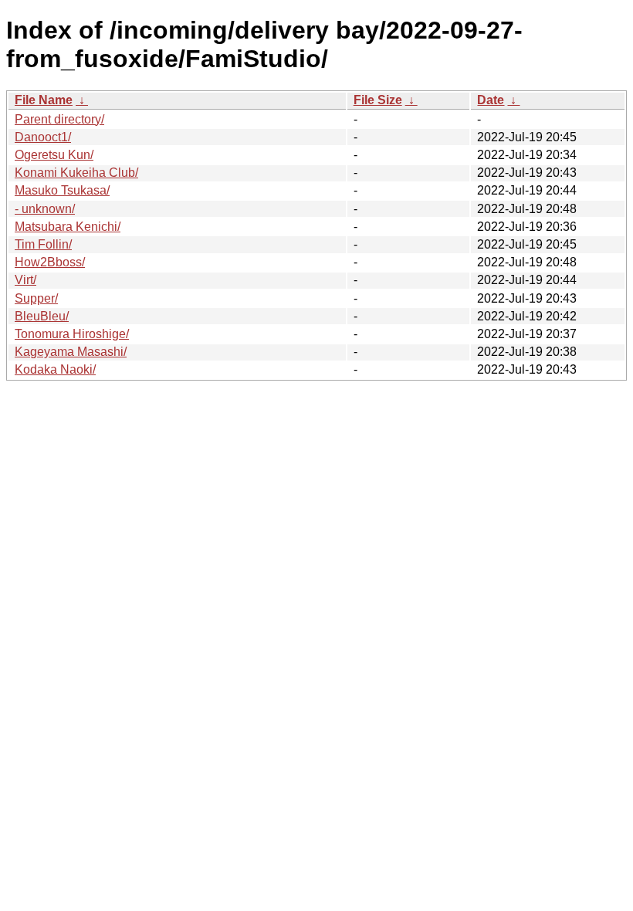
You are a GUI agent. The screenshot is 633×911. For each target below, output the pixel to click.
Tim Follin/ (43, 244)
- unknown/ (45, 208)
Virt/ (25, 279)
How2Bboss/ (50, 262)
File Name (44, 100)
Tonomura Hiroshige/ (72, 333)
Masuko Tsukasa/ (62, 190)
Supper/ (36, 298)
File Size (378, 100)
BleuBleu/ (42, 316)
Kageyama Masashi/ (71, 351)
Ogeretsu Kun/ (54, 154)
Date (490, 100)
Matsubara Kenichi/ (67, 226)
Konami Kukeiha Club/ (76, 172)
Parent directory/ (59, 119)
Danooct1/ (43, 137)
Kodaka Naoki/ (55, 369)
